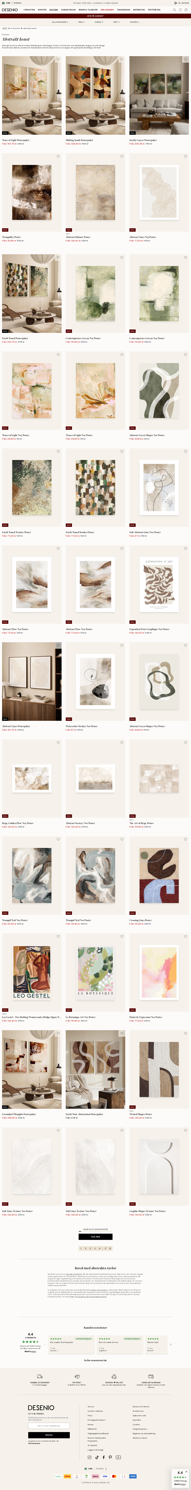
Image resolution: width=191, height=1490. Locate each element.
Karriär (91, 1424)
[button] (180, 1478)
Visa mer (95, 1237)
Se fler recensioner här (95, 1360)
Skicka (48, 1435)
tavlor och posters (99, 1290)
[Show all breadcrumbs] (5, 28)
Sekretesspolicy (34, 1443)
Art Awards (92, 1445)
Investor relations (95, 1411)
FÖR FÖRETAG (154, 10)
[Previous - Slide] (45, 1344)
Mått (116, 22)
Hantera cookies (140, 1438)
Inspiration (139, 10)
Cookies (136, 1424)
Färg (80, 22)
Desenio (103, 1483)
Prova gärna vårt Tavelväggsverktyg (91, 1297)
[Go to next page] (110, 1248)
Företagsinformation (97, 1420)
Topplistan (29, 10)
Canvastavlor (68, 10)
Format (98, 22)
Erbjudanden (107, 10)
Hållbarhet (92, 1429)
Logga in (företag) (95, 1450)
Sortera (133, 22)
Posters (54, 10)
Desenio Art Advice (141, 1407)
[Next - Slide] (171, 1344)
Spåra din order (139, 1416)
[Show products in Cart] (186, 10)
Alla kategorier (59, 22)
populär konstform (74, 1274)
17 (105, 1248)
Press (90, 1416)
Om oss (91, 1407)
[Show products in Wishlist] (180, 10)
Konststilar (15, 28)
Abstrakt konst (30, 28)
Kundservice (138, 1411)
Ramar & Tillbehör (88, 10)
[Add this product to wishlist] (58, 59)
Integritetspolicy (140, 1429)
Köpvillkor (137, 1420)
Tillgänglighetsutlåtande (98, 1433)
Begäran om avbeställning (144, 1433)
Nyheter (42, 10)
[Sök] (174, 10)
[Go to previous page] (81, 1248)
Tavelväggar (123, 10)
